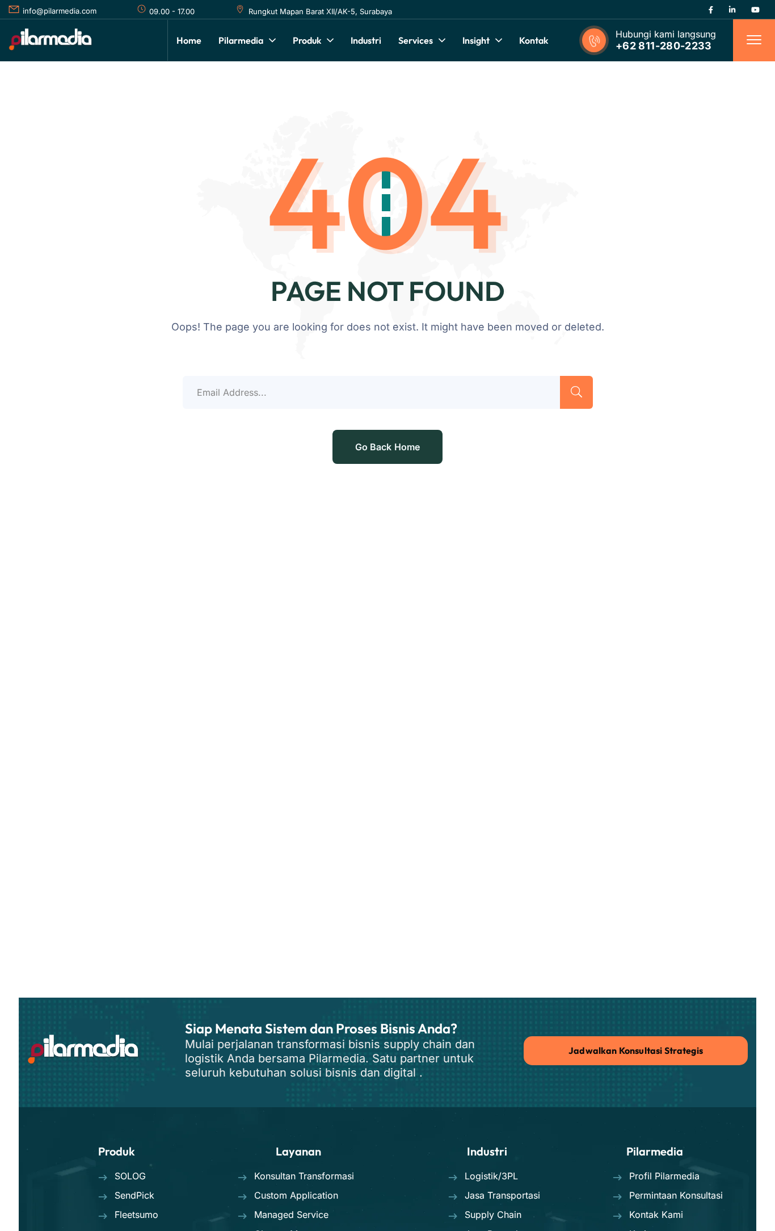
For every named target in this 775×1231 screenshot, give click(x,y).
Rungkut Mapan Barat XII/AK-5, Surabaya (320, 11)
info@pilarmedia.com (59, 10)
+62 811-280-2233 (664, 46)
